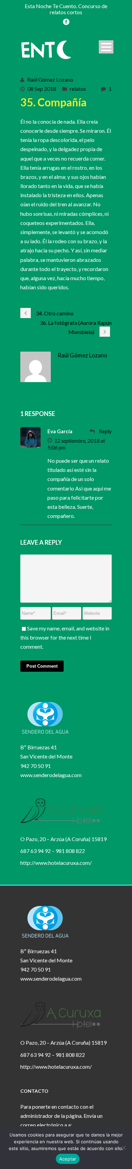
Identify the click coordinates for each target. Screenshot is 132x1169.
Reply (105, 431)
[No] (123, 1147)
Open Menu (106, 47)
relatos (78, 88)
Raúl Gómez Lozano (50, 79)
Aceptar (67, 1159)
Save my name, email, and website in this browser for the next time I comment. (64, 637)
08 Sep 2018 (41, 88)
